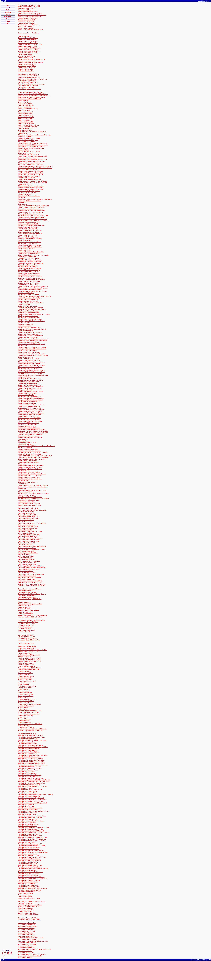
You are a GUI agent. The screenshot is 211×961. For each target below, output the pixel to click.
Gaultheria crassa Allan (25, 521)
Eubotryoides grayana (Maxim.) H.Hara (29, 505)
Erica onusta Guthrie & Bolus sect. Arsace (30, 367)
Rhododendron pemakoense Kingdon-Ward (31, 844)
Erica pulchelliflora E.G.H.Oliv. (27, 403)
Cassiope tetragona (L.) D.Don (27, 66)
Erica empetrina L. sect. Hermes (27, 243)
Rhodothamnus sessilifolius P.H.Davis (29, 891)
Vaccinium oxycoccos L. (25, 951)
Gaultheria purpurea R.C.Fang (27, 564)
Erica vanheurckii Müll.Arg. (26, 492)
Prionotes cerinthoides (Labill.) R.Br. (28, 669)
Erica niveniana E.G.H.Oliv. (26, 357)
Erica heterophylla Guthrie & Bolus (28, 284)
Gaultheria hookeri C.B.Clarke (27, 533)
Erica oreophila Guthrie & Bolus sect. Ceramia (31, 370)
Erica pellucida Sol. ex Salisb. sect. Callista (30, 380)
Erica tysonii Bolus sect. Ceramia (27, 482)
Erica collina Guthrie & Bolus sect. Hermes (30, 209)
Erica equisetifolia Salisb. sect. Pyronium (30, 245)
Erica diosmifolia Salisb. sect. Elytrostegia (30, 233)
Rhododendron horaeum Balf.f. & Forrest (30, 789)
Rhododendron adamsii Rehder (27, 733)
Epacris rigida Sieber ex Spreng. (27, 126)
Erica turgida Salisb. (24, 480)
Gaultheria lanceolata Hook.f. (26, 543)
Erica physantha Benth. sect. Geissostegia (30, 386)
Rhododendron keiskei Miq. (26, 806)
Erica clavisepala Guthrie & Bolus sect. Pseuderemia (33, 205)
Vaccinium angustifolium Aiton (27, 923)
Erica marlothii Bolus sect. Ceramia (28, 337)
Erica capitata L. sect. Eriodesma (27, 192)
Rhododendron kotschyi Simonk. (27, 812)
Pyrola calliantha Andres (25, 679)
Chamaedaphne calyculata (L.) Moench (29, 589)
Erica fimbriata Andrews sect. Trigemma (29, 261)
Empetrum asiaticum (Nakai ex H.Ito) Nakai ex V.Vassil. (34, 95)
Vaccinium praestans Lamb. (26, 952)
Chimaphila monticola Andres (27, 595)
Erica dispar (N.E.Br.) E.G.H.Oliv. (27, 235)
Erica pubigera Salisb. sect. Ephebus (29, 401)
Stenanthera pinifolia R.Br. (26, 908)
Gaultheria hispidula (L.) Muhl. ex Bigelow (30, 531)
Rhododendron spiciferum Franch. (28, 875)
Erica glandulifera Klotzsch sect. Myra (29, 270)
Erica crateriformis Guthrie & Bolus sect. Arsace (31, 217)
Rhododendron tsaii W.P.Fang (27, 883)
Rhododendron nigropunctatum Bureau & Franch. (32, 839)
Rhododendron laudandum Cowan (28, 819)
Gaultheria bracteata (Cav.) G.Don (28, 515)
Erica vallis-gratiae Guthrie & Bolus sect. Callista (32, 490)
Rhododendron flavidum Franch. (27, 773)
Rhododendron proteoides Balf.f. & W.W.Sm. (31, 850)
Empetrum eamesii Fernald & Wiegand (29, 99)
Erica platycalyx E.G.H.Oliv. (26, 395)
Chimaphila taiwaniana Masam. (27, 597)
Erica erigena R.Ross (24, 250)
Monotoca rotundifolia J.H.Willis (27, 638)
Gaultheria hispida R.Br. (25, 530)
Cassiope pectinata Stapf (25, 57)
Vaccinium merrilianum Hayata (27, 939)
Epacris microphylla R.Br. (25, 118)
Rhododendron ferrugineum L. (27, 771)
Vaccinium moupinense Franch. (27, 944)
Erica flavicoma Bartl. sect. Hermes (28, 265)
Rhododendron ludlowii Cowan (27, 826)
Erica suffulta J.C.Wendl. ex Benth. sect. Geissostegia (33, 457)
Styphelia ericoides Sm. (25, 911)
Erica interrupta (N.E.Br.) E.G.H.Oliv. (28, 294)
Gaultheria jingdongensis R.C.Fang (28, 541)
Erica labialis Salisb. (24, 304)
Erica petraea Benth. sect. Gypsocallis (29, 383)
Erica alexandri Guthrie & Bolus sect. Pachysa (31, 146)
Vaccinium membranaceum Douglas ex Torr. (31, 937)
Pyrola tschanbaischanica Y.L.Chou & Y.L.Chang (32, 729)
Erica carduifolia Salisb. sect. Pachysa (29, 196)
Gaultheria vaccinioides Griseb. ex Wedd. (30, 581)
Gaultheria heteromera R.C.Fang (27, 528)
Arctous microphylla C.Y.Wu (26, 28)
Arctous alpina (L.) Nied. (25, 26)
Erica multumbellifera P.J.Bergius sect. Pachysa (32, 347)
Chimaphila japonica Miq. (25, 590)
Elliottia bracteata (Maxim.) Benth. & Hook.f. (31, 92)
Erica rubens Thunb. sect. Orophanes (29, 419)
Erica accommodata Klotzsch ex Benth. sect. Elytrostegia (34, 135)
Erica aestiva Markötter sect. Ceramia (29, 138)
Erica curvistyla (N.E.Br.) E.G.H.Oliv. (28, 224)
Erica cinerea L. (22, 204)
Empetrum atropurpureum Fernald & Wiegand (31, 97)
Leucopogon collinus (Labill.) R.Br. (28, 622)
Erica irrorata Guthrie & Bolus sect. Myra (29, 298)
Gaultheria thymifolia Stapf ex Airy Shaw (30, 577)
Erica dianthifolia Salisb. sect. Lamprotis (29, 230)
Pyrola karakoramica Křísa (26, 701)
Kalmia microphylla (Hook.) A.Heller (28, 610)
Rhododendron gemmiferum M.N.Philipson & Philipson (34, 780)
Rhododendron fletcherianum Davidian (29, 775)
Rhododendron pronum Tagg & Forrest (29, 847)
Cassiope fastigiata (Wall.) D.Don (28, 43)
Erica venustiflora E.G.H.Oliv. (26, 495)
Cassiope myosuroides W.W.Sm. (27, 52)
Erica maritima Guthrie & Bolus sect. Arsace (30, 335)
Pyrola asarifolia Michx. (25, 674)
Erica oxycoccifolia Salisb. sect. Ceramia (30, 373)
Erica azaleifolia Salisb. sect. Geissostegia (30, 171)
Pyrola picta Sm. (23, 717)
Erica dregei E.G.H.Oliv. (25, 240)
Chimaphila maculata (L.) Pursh (27, 592)
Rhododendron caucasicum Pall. (27, 753)
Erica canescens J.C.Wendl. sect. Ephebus (30, 187)
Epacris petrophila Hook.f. (25, 122)
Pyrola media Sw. (23, 707)
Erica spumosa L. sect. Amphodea (28, 449)
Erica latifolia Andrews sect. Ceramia (28, 312)
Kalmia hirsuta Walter (24, 608)
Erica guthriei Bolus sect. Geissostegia (29, 281)
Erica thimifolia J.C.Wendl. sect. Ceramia (30, 467)
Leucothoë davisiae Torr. (25, 627)
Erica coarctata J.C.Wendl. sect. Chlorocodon (31, 207)
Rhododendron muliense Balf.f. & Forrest (30, 835)
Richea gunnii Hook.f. (24, 895)
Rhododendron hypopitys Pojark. (28, 793)
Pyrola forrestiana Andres (25, 694)
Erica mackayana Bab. (24, 326)
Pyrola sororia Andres (24, 725)
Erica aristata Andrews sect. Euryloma (29, 163)
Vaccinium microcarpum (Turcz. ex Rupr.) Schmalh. (33, 941)
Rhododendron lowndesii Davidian (28, 824)
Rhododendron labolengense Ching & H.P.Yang (32, 816)
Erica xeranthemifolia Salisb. (26, 502)
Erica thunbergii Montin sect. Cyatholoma (30, 469)
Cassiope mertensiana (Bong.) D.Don (29, 51)
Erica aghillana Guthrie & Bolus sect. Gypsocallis (32, 143)
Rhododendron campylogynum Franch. (29, 748)
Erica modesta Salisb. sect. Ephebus (28, 342)
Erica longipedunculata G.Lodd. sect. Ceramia (31, 321)
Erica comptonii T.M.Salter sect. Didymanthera (31, 210)
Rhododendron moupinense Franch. (28, 834)
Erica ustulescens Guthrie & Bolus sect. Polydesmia (33, 487)
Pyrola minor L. (22, 709)
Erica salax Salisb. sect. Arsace (27, 426)
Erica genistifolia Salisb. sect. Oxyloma (29, 268)
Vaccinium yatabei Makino (26, 957)
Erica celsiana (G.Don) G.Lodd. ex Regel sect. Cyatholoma (35, 199)
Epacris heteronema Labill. (26, 112)
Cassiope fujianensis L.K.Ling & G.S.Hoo (30, 44)
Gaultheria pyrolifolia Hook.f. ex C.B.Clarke (30, 566)
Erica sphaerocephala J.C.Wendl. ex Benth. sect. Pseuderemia (36, 446)
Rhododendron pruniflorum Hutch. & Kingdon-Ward (33, 852)
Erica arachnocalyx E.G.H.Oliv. (27, 158)
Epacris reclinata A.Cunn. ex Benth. (28, 125)
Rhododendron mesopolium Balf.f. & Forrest (31, 831)
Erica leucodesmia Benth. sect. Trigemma (30, 319)
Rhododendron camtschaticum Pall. (28, 750)
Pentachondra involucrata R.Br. (27, 648)
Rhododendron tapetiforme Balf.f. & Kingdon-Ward (33, 878)
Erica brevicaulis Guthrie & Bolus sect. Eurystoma (32, 182)
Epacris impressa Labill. (25, 113)
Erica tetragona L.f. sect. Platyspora (28, 462)
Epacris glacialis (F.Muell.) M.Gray (28, 108)
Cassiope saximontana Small (26, 61)
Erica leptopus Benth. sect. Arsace (28, 316)
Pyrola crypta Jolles (24, 684)
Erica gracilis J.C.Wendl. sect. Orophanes (30, 276)
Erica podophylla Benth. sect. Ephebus (29, 396)
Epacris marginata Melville (26, 117)
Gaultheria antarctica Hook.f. (26, 511)
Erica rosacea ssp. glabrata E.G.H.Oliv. (29, 418)
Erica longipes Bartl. (24, 322)
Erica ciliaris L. (22, 202)
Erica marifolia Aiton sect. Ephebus (28, 334)
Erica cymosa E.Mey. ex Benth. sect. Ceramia (31, 225)
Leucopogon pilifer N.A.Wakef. (27, 623)
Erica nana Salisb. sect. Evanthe (27, 350)
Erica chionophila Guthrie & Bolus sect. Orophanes (33, 288)
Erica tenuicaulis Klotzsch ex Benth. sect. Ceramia (32, 459)
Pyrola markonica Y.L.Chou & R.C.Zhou (29, 704)
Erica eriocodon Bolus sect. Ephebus (29, 253)
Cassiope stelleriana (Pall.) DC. (27, 64)
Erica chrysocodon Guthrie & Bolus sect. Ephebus (32, 291)
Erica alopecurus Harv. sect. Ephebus (29, 151)
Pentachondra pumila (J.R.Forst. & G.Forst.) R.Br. (32, 650)
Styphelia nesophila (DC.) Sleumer (28, 914)
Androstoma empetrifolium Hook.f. (28, 11)
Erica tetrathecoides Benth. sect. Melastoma (31, 465)
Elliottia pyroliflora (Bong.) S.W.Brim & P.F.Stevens (33, 94)
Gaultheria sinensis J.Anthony (27, 572)
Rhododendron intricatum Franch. (28, 804)
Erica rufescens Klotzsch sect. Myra (28, 423)
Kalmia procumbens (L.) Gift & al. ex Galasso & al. (32, 615)
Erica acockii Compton (24, 136)
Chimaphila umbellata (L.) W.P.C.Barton (29, 599)
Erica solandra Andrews (25, 444)
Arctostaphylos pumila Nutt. (26, 21)
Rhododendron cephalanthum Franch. (29, 757)
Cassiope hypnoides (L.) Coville (27, 46)
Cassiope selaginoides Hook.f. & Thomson (30, 62)
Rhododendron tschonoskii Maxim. (28, 885)
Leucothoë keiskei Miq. (25, 628)
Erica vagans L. (22, 488)
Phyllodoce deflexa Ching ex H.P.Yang (29, 658)
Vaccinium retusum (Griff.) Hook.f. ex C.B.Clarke (32, 954)
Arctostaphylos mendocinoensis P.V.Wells (30, 16)
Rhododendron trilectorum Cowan (28, 882)
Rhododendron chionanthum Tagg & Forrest (31, 798)
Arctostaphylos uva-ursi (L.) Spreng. (28, 24)
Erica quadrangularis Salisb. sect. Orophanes (31, 409)
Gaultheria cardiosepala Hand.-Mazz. (29, 518)
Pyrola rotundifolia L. (24, 720)
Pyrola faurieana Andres (25, 692)
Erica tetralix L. (22, 464)
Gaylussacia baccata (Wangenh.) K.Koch (30, 582)
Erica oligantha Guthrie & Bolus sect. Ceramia (31, 365)
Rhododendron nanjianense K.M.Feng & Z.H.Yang (33, 837)
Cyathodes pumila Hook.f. (25, 69)
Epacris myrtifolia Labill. (25, 120)
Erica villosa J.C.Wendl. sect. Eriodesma (30, 497)
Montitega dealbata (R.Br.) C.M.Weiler (29, 640)
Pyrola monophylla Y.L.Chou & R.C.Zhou (30, 710)
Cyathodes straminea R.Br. (26, 71)
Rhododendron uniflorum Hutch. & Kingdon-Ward (32, 888)
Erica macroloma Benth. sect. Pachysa (29, 327)
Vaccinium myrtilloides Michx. (27, 947)
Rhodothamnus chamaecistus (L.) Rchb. (30, 890)
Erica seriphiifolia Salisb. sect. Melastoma (30, 434)
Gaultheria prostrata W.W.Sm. (26, 559)
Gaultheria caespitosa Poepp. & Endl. (29, 516)
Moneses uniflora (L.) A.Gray (26, 636)
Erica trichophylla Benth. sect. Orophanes (30, 475)
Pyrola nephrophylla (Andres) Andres (29, 714)
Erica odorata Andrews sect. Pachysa (29, 363)
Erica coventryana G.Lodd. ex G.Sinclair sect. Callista (33, 215)
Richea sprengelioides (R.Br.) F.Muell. (29, 898)
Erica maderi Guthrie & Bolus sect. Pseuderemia (32, 329)
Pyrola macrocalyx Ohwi (25, 702)
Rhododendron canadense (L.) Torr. (28, 752)
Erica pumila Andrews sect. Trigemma (29, 406)
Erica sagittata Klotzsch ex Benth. (28, 424)
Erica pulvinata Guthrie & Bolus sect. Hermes (31, 404)
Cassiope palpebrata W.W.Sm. (27, 56)
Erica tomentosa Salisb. (25, 470)
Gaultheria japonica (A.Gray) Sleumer (29, 539)
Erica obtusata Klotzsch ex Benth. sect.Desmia (31, 362)
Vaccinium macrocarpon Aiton (27, 936)
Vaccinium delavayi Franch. (26, 928)
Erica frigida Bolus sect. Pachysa (27, 266)
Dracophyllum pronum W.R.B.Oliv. (28, 85)
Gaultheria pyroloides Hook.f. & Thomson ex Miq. (32, 567)
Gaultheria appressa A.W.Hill (26, 513)
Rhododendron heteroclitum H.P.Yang (29, 784)
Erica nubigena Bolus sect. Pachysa (28, 358)
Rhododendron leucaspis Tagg (27, 822)
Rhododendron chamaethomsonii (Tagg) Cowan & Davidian (35, 794)
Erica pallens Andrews (24, 377)
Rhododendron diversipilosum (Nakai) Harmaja (32, 763)
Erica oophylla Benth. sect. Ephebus (28, 368)
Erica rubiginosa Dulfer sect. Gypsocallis (30, 421)
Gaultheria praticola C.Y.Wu (26, 556)
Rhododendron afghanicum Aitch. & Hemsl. (31, 735)
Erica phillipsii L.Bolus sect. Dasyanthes (29, 385)
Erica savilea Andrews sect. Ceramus (29, 428)
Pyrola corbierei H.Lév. (25, 682)
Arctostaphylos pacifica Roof (26, 20)
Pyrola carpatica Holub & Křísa (27, 681)
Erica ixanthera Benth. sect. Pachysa (28, 299)
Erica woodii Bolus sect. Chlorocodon (29, 500)
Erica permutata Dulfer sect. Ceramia (28, 381)
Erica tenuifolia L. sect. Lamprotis (27, 460)
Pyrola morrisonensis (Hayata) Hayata (29, 712)
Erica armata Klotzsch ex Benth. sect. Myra (30, 164)
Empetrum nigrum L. (24, 100)
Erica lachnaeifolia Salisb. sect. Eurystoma (30, 307)
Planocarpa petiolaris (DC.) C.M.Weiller (29, 668)
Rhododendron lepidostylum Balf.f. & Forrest (31, 821)
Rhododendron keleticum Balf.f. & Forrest (30, 808)
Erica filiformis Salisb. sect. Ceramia (28, 258)
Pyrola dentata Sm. (23, 689)
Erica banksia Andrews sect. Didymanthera (30, 173)
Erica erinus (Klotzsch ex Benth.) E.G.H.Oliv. (31, 252)
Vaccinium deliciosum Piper (26, 929)
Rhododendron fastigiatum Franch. (28, 770)
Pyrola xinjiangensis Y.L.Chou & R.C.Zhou (30, 730)
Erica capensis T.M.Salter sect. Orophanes (30, 189)
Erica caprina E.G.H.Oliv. (25, 194)
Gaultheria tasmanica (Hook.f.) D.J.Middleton (31, 574)
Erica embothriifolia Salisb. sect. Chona (29, 242)
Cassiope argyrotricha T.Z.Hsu (27, 39)
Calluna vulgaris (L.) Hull (25, 36)
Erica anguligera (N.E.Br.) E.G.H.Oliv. (29, 154)
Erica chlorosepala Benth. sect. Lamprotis (30, 289)
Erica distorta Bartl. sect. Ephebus (28, 237)
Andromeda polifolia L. (24, 10)
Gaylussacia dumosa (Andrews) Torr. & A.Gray (31, 585)
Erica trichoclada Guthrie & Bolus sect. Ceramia (32, 474)
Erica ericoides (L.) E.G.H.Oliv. (27, 248)
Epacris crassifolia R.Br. (25, 107)
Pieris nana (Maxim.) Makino (26, 666)
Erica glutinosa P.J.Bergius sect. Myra (29, 273)
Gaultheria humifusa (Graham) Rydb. (29, 534)
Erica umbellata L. (23, 483)
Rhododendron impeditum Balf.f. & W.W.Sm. (31, 801)
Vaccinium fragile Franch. (25, 933)
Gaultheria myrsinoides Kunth (27, 548)
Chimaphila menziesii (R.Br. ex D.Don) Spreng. (32, 594)
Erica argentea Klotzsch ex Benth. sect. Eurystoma (32, 159)
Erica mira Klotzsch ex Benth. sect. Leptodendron (32, 340)
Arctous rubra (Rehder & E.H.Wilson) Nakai (31, 29)
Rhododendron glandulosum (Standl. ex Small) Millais (34, 781)
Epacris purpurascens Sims (26, 123)
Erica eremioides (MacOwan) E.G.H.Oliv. (30, 247)
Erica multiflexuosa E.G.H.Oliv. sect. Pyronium (31, 344)
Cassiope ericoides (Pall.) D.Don (28, 41)
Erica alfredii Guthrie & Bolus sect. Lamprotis (31, 148)
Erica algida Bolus (23, 150)
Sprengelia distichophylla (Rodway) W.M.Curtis (32, 901)
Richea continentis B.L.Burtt (26, 893)
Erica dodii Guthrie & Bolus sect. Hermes (30, 238)
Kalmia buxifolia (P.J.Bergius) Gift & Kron (30, 604)
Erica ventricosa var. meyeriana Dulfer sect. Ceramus (33, 493)
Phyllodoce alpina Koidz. (25, 653)
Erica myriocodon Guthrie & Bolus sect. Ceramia (32, 349)
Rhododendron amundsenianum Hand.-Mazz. (31, 737)
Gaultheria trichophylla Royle (26, 579)
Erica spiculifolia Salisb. (25, 447)
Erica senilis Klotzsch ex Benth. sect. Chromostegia (33, 432)
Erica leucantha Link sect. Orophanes (29, 317)
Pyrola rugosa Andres (24, 722)
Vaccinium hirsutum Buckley (26, 934)
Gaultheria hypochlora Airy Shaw (28, 536)
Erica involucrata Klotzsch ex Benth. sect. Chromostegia (34, 296)
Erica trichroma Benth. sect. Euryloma (29, 477)
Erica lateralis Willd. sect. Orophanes (28, 311)
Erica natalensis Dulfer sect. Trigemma (29, 352)
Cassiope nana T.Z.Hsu (25, 54)
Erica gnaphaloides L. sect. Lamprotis (29, 275)
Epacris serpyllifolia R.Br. (25, 128)
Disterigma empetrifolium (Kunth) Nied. (29, 77)
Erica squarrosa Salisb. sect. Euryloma (29, 451)
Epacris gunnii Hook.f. (24, 110)
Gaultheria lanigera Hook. (25, 544)
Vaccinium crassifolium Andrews (27, 926)
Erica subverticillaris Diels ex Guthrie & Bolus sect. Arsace (35, 455)
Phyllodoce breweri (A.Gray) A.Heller (29, 655)
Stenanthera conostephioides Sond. (28, 906)
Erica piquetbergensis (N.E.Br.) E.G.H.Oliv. (30, 391)
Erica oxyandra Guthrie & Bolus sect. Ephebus (31, 372)
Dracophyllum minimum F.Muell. (27, 80)
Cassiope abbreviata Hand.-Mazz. (28, 38)
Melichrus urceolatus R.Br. (26, 635)
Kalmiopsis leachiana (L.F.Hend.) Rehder (30, 617)
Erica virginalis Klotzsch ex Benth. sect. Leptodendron (33, 498)
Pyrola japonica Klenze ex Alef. (27, 699)
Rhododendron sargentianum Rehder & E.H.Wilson (33, 868)
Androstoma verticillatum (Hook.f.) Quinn (30, 13)
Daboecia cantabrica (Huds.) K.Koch (29, 75)
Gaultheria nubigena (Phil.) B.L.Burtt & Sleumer (32, 549)
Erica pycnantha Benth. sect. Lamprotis (29, 408)
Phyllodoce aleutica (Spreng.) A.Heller (29, 651)
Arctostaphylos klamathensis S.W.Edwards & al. (32, 15)
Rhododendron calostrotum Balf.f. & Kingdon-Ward (33, 747)
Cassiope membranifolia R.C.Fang (28, 49)
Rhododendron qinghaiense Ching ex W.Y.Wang (32, 857)
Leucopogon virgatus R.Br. (26, 625)
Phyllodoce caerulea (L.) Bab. (27, 656)
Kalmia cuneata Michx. (25, 607)
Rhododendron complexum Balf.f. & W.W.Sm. (31, 760)
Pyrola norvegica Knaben (25, 715)
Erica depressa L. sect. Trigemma (27, 228)
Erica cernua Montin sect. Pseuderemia (29, 201)
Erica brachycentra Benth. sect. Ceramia (29, 179)
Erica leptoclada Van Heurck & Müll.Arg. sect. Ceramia (34, 314)
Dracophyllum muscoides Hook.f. (28, 82)
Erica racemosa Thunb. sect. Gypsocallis (30, 411)
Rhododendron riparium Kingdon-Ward (29, 860)
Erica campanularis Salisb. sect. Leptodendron (31, 186)
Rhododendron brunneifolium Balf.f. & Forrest (31, 745)
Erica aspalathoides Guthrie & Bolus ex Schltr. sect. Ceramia (35, 166)
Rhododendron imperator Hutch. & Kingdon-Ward (32, 803)
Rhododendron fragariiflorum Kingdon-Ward (31, 778)
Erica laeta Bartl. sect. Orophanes (28, 306)
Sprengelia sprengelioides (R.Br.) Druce (30, 905)
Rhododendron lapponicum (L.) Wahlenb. (30, 817)
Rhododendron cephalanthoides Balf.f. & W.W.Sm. (33, 755)
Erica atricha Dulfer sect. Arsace (27, 169)
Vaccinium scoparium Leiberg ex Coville (30, 956)
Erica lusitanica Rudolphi (25, 324)
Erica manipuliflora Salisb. (26, 330)
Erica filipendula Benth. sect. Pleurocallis (30, 260)
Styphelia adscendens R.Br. (26, 909)
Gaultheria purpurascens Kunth (27, 562)
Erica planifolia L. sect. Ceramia (27, 393)
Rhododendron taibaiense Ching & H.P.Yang (31, 877)
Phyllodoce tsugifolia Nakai (26, 664)
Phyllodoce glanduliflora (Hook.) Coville (30, 661)
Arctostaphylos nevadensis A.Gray (28, 18)
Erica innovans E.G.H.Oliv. (26, 293)
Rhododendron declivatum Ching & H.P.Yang (31, 761)
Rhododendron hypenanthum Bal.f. (28, 791)
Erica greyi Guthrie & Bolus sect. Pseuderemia (31, 279)
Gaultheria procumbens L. (25, 557)
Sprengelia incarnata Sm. (25, 903)
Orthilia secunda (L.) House (26, 643)
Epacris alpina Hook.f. (24, 102)
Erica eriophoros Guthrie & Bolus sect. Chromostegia (33, 255)
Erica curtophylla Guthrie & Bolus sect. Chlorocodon (33, 220)
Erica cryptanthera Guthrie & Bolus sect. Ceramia (32, 219)
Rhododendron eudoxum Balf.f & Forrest (30, 768)
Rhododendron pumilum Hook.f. (27, 854)
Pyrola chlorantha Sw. (24, 697)
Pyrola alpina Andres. (24, 671)
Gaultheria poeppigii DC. (25, 554)
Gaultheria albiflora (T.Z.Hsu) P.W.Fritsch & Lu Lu (32, 510)
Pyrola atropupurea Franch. (26, 676)
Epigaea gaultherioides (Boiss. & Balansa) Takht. (32, 131)
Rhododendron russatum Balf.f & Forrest (30, 867)
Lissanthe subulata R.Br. (25, 631)
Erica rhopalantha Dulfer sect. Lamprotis (29, 414)
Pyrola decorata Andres (25, 687)
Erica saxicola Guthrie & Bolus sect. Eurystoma (31, 429)
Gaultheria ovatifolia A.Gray (26, 551)
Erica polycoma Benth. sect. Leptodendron (30, 400)
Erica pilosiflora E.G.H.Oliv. (26, 390)
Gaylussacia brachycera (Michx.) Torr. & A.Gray (32, 584)
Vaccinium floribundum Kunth (26, 931)
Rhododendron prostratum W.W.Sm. (28, 849)
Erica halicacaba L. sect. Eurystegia (28, 283)
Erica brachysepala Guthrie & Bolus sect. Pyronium (33, 181)
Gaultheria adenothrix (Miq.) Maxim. (28, 508)
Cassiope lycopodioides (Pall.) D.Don (29, 48)
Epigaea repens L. (23, 133)
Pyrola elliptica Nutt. (24, 691)
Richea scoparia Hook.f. (25, 896)
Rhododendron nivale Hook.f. (26, 842)
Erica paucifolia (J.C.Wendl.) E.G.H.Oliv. (30, 378)
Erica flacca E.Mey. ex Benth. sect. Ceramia (30, 263)
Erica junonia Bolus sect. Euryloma (28, 301)
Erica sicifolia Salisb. (24, 439)
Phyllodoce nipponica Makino (27, 663)
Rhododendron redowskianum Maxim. (29, 859)
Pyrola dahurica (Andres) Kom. (27, 686)
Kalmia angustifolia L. (24, 602)
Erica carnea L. (22, 197)
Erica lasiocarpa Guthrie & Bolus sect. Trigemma (32, 309)
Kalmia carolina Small (24, 605)
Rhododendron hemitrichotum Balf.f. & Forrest (31, 783)
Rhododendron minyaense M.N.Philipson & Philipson (34, 832)
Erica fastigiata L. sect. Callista (27, 256)
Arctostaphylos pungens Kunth (27, 23)
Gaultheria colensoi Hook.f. (26, 520)
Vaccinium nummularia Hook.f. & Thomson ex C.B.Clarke (35, 949)
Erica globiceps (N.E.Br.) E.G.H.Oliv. (28, 271)
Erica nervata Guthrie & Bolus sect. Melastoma (31, 353)
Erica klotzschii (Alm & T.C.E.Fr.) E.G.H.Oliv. (31, 302)
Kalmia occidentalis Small (25, 612)
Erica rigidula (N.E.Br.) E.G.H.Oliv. (28, 416)
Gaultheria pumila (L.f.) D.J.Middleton (29, 561)
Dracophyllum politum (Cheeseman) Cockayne (32, 84)
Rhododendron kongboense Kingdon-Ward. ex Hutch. (34, 811)
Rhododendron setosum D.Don (27, 870)
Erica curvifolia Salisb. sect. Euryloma (29, 222)
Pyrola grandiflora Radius (25, 696)
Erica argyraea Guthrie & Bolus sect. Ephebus (31, 161)
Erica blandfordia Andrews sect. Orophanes (30, 174)
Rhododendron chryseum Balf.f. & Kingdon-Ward (32, 799)
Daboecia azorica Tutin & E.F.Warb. (28, 74)
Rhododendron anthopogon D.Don (28, 738)
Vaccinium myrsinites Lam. (26, 946)
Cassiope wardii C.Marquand (26, 67)
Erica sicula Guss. (23, 441)
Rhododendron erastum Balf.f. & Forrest (29, 766)
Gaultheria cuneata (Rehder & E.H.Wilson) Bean (32, 523)
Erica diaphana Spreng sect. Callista (28, 232)
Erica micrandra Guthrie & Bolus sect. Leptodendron (33, 339)
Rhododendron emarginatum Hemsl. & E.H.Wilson (33, 765)
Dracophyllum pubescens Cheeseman (29, 89)
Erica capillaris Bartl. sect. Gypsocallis (29, 191)
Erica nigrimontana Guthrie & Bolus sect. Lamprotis (33, 355)
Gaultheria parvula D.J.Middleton (28, 553)
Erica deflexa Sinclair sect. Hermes (28, 227)
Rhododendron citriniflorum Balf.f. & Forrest (31, 758)
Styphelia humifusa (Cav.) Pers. (27, 913)
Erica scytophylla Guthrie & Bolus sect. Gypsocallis (33, 431)
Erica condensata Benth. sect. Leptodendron (31, 212)
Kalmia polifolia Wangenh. (26, 613)
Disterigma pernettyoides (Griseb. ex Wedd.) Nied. (33, 79)
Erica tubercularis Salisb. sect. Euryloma (30, 479)
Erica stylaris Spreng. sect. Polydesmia (29, 454)
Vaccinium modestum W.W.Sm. (27, 942)
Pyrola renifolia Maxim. (25, 719)
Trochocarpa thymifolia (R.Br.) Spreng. (29, 919)
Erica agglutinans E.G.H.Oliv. (26, 141)
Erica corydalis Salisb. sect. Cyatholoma (29, 214)
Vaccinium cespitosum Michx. (27, 924)
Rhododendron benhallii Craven (27, 743)
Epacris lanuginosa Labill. (25, 115)
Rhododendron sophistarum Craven (28, 873)
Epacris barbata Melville (25, 103)
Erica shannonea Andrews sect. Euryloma (30, 437)
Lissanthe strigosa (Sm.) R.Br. (27, 630)
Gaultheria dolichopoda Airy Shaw (28, 526)
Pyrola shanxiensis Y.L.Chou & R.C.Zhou (30, 724)
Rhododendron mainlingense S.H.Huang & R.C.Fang (33, 827)
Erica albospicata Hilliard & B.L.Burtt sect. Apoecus (33, 145)
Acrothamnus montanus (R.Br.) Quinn (29, 6)
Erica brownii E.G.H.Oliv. (25, 184)
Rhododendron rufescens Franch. (28, 862)
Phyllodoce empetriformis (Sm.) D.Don (29, 659)
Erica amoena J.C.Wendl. (25, 153)
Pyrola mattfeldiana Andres (26, 706)
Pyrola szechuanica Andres (26, 727)
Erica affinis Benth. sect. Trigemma (28, 140)
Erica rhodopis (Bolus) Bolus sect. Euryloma (31, 413)
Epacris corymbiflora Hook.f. (26, 105)
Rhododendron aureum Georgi (27, 742)
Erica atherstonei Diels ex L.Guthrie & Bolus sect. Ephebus (35, 168)
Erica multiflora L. (23, 345)
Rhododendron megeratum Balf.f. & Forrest (30, 829)
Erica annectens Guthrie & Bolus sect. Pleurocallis (32, 156)
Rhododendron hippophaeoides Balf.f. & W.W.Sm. (32, 786)
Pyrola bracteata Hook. (25, 678)
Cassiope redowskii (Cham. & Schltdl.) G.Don (31, 59)
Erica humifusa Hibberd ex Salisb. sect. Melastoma (33, 286)
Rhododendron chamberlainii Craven (29, 796)
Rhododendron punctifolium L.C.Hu (28, 855)
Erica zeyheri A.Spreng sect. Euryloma (29, 503)
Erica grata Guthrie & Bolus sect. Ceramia (30, 278)
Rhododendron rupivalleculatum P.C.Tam (30, 865)
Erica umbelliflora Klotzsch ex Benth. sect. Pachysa (33, 485)
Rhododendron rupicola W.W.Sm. (28, 863)
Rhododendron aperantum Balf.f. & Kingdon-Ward (32, 740)
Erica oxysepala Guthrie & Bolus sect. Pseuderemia (33, 375)
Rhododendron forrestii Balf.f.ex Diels (29, 776)
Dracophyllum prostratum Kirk (27, 87)
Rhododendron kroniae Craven (27, 814)
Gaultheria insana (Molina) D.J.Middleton (30, 538)
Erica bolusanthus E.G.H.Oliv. (27, 177)
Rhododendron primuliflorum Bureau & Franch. (32, 845)
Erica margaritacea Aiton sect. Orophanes (30, 332)
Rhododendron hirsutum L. (26, 788)
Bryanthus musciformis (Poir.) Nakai (28, 33)
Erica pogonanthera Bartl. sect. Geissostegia (31, 398)
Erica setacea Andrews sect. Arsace (28, 436)
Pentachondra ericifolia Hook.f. (27, 646)
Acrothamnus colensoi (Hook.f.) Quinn (29, 5)
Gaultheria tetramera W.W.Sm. (27, 576)
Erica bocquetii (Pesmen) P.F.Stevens (29, 176)
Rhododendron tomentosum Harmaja (29, 880)
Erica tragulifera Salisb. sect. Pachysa (29, 472)
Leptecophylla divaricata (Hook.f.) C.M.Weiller (31, 620)
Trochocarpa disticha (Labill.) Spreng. (29, 918)
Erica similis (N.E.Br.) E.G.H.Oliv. (27, 442)
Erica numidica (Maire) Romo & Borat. (29, 360)
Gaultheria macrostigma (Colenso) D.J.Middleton (32, 546)
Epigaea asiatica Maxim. (25, 130)
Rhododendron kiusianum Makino (28, 809)
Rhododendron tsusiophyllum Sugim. (29, 886)
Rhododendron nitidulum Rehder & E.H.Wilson (32, 840)
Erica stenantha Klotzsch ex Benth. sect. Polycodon (33, 452)
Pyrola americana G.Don (25, 673)
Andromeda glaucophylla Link (27, 8)
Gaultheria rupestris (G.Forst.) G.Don (29, 569)
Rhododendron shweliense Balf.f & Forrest (30, 872)
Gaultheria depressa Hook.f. (26, 525)
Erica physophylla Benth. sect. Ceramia (29, 388)
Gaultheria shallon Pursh (25, 571)
